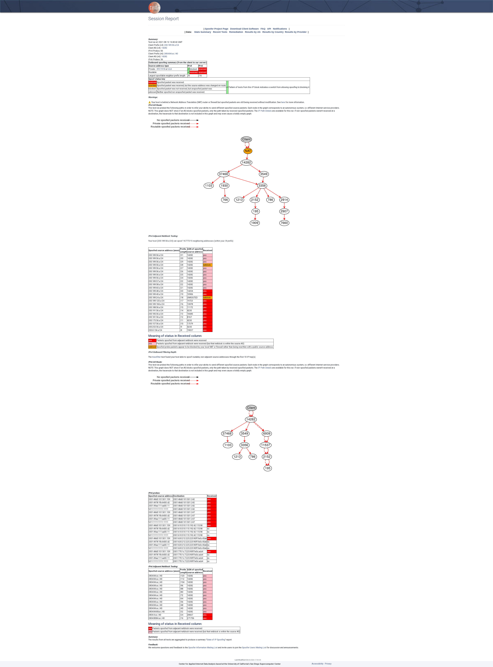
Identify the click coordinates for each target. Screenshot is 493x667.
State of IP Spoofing (216, 639)
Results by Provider (296, 32)
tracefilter (156, 357)
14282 (164, 48)
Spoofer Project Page (216, 29)
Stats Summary (202, 32)
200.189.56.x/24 (171, 45)
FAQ (263, 29)
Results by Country (273, 32)
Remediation (236, 32)
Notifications (280, 29)
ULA (170, 69)
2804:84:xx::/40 (171, 53)
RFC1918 (161, 69)
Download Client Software (244, 29)
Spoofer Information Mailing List (202, 647)
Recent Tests (220, 32)
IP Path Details (265, 111)
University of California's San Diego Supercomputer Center (254, 664)
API (269, 29)
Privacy (328, 664)
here (283, 102)
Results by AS (252, 32)
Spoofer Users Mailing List (254, 647)
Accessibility (317, 664)
